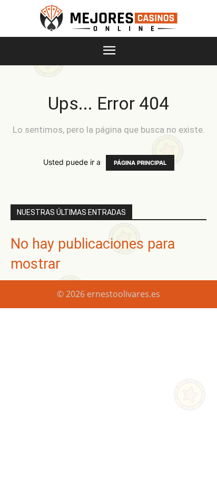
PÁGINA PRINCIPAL (140, 162)
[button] (109, 51)
